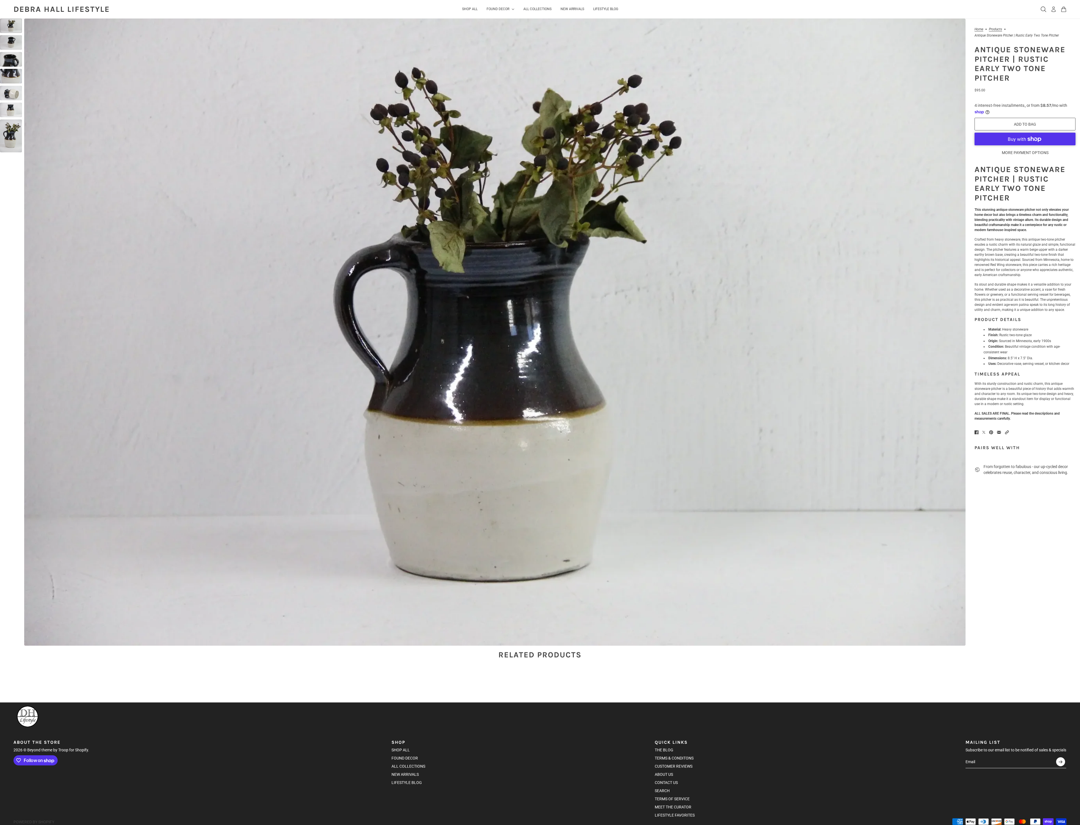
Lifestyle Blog (407, 782)
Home (979, 29)
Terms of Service (672, 799)
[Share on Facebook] (976, 432)
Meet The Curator (673, 807)
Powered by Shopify (34, 822)
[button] (1007, 432)
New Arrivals (405, 774)
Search (662, 790)
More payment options (1025, 152)
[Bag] (1063, 9)
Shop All (401, 750)
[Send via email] (999, 432)
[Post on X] (983, 432)
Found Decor (405, 758)
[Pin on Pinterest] (991, 432)
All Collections (408, 766)
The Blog (664, 750)
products (995, 29)
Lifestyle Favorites (675, 815)
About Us (664, 774)
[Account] (1053, 9)
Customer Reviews (673, 766)
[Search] (1043, 9)
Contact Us (666, 782)
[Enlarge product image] (495, 332)
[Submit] (1060, 761)
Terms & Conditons (674, 758)
